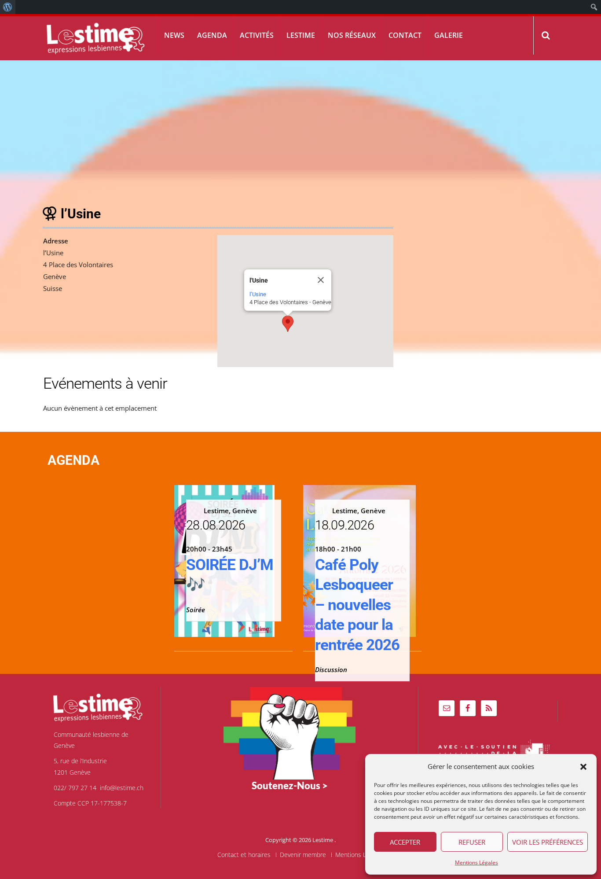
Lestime (300, 35)
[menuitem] (7, 7)
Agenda (212, 35)
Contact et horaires (244, 855)
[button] (583, 766)
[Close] (320, 280)
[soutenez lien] (289, 732)
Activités (257, 35)
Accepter (405, 842)
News (174, 35)
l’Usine (257, 294)
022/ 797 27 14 (75, 787)
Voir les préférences (547, 842)
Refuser (471, 842)
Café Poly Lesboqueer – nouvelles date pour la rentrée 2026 (357, 605)
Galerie (448, 35)
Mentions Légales (476, 862)
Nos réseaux (352, 35)
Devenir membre (303, 855)
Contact (404, 35)
